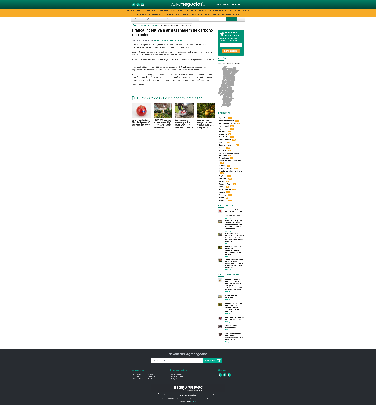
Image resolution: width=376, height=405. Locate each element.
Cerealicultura (140, 10)
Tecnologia (202, 10)
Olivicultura (167, 14)
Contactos (226, 4)
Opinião (218, 10)
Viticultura (130, 10)
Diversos (222, 142)
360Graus (193, 401)
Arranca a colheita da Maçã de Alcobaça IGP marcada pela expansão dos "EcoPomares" (141, 123)
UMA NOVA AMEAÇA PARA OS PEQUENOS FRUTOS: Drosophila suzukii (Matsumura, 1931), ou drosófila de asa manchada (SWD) (233, 284)
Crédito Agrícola (218, 14)
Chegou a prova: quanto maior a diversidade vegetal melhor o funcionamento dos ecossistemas (234, 307)
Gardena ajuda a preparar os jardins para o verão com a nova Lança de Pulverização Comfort (184, 124)
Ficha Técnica (152, 379)
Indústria (211, 10)
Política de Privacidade (139, 379)
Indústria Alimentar (196, 14)
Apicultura (140, 14)
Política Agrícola (227, 10)
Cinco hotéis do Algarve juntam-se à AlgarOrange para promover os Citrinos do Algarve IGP (205, 124)
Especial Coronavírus (226, 145)
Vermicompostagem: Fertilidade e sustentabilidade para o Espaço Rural (234, 336)
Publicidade (151, 376)
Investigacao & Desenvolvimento (148, 25)
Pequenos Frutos (166, 10)
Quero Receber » (230, 51)
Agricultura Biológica (242, 10)
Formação (235, 14)
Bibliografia (169, 19)
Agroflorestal (188, 10)
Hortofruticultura (152, 10)
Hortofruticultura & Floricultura (230, 161)
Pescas (221, 187)
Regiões (135, 19)
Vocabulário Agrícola (145, 19)
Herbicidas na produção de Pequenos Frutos (234, 318)
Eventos (228, 14)
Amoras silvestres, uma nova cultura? (234, 326)
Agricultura (178, 40)
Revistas (219, 4)
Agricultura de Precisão (153, 14)
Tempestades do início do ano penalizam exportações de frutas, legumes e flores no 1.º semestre (234, 263)
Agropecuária (178, 10)
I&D (196, 10)
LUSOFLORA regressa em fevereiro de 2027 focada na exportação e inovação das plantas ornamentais (163, 124)
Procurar (233, 19)
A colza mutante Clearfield (231, 296)
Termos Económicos (158, 19)
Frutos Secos (176, 14)
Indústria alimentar (225, 168)
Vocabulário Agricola (177, 374)
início (135, 25)
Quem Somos (236, 4)
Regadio (186, 14)
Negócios (208, 14)
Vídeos (221, 197)
